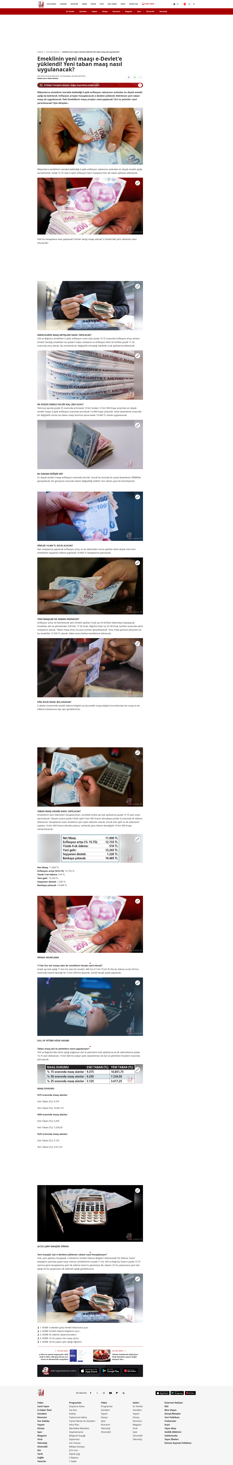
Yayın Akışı (170, 1428)
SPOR (102, 4)
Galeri (136, 1402)
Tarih (40, 1453)
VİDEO (123, 4)
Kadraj (72, 1413)
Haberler (40, 52)
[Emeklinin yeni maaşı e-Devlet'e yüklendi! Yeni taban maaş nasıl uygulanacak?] (90, 136)
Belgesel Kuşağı (77, 1435)
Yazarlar (41, 1461)
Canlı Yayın (43, 1406)
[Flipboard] (117, 1393)
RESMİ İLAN (133, 4)
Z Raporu (73, 1457)
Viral (39, 1439)
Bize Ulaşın (170, 1410)
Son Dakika (43, 1420)
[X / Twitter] (97, 1393)
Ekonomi (116, 11)
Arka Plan (74, 1424)
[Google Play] (110, 1371)
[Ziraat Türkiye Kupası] (184, 4)
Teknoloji (163, 11)
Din (39, 1450)
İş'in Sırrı (73, 1450)
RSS (166, 1406)
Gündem (83, 11)
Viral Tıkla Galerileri (52, 52)
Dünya (105, 11)
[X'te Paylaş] (128, 77)
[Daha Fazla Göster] (140, 77)
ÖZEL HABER (112, 4)
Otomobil (150, 11)
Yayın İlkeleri (172, 1439)
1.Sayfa (72, 1461)
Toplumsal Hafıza (78, 1417)
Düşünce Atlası (77, 1406)
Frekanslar (170, 1420)
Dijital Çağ (74, 1453)
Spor (139, 11)
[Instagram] (103, 1393)
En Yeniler (70, 11)
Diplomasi (74, 1439)
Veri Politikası (172, 1417)
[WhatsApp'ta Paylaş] (134, 77)
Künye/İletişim (173, 1413)
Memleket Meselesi (79, 1428)
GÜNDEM (63, 4)
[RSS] (123, 1393)
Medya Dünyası (77, 1446)
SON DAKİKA (51, 4)
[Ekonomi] (163, 4)
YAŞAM (84, 4)
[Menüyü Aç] (193, 4)
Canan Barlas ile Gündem (82, 1420)
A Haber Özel (44, 1410)
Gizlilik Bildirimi (173, 1431)
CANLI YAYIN (149, 4)
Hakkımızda (171, 1435)
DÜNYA (93, 4)
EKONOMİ (74, 4)
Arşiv (167, 1424)
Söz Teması (75, 1442)
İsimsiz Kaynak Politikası (178, 1442)
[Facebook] (90, 1393)
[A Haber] (40, 4)
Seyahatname (76, 1431)
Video (40, 1402)
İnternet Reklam (174, 1402)
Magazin (128, 11)
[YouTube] (110, 1393)
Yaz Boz (73, 1410)
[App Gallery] (130, 1371)
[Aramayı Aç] (189, 4)
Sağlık (40, 1457)
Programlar (75, 1402)
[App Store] (89, 1371)
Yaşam (94, 11)
